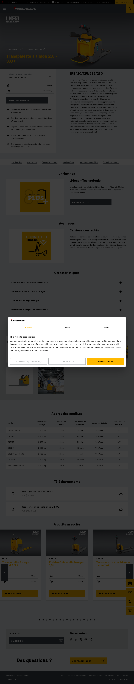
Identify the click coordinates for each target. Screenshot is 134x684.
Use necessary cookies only (28, 361)
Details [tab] (67, 327)
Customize (65, 361)
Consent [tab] (28, 327)
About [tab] (106, 327)
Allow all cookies (105, 361)
